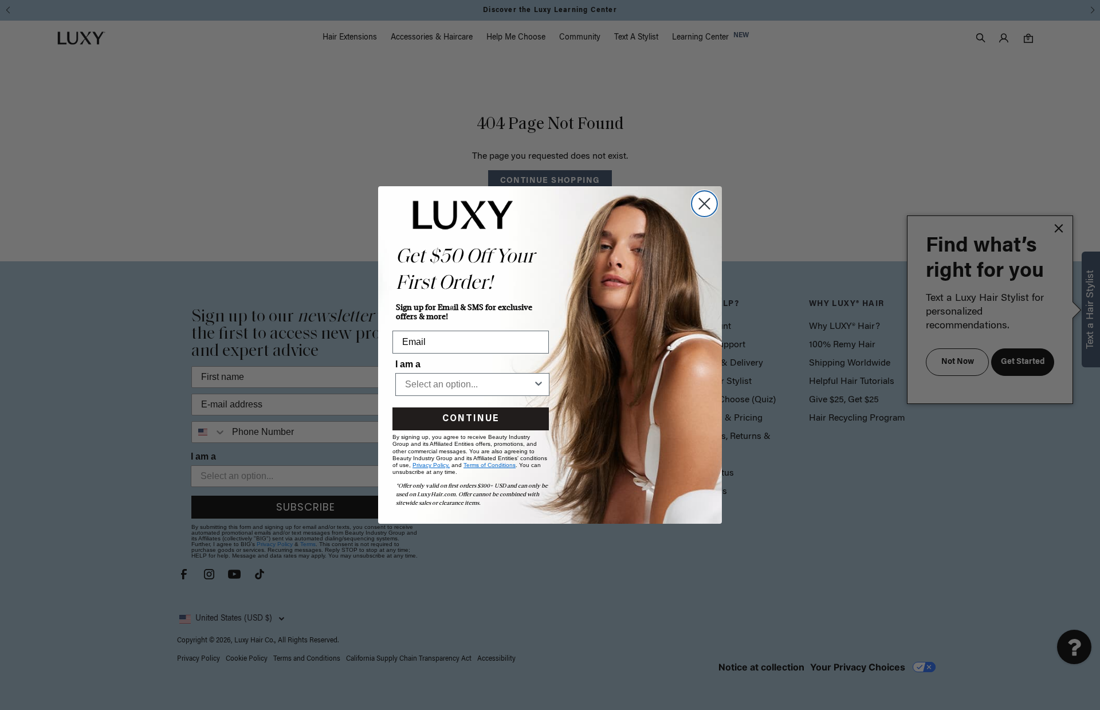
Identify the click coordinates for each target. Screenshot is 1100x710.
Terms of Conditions (489, 465)
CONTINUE (470, 418)
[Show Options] (538, 384)
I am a (408, 364)
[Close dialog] (704, 204)
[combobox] (469, 384)
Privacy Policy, (431, 465)
